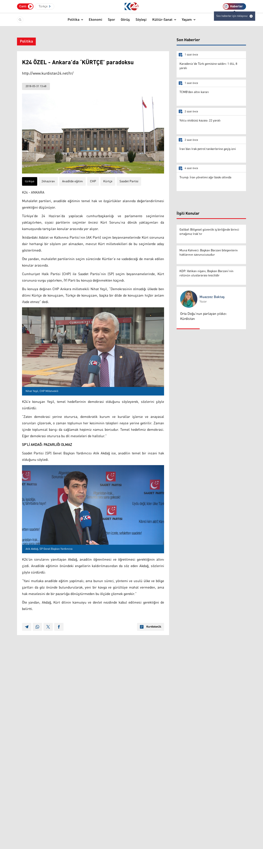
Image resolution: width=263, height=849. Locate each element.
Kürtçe (107, 181)
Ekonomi (95, 19)
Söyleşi (141, 19)
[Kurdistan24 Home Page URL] (131, 7)
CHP (93, 181)
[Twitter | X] (48, 627)
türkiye (29, 181)
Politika (73, 19)
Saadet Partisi (129, 181)
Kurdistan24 (153, 627)
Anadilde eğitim (72, 181)
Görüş (125, 19)
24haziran (48, 181)
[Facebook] (59, 627)
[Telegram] (26, 627)
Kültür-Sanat (162, 19)
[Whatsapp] (37, 627)
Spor (111, 19)
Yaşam (187, 19)
